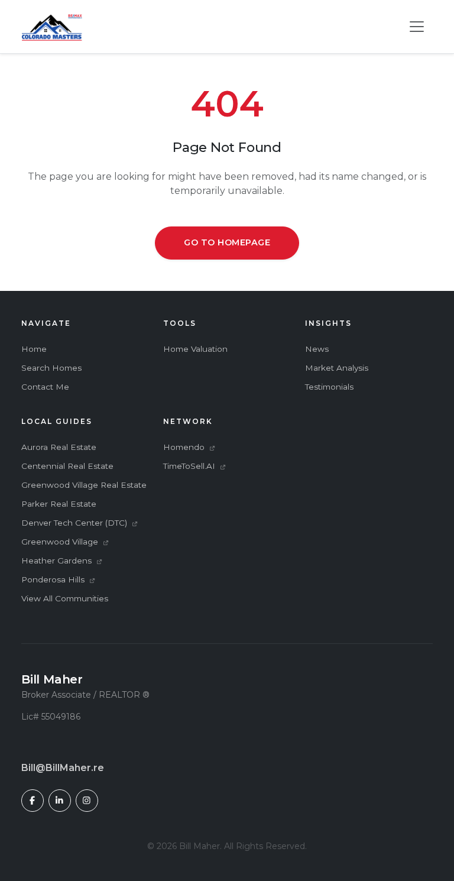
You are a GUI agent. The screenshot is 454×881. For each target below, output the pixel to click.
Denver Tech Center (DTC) (75, 522)
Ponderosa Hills (54, 579)
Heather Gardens (57, 560)
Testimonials (329, 386)
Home (34, 349)
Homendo (185, 447)
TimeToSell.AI (190, 466)
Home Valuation (195, 349)
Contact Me (45, 386)
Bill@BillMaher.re (62, 767)
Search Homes (51, 368)
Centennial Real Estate (67, 466)
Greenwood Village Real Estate (84, 485)
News (317, 349)
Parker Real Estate (58, 503)
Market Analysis (336, 368)
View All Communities (64, 598)
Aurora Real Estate (58, 447)
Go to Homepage (227, 242)
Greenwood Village (60, 541)
